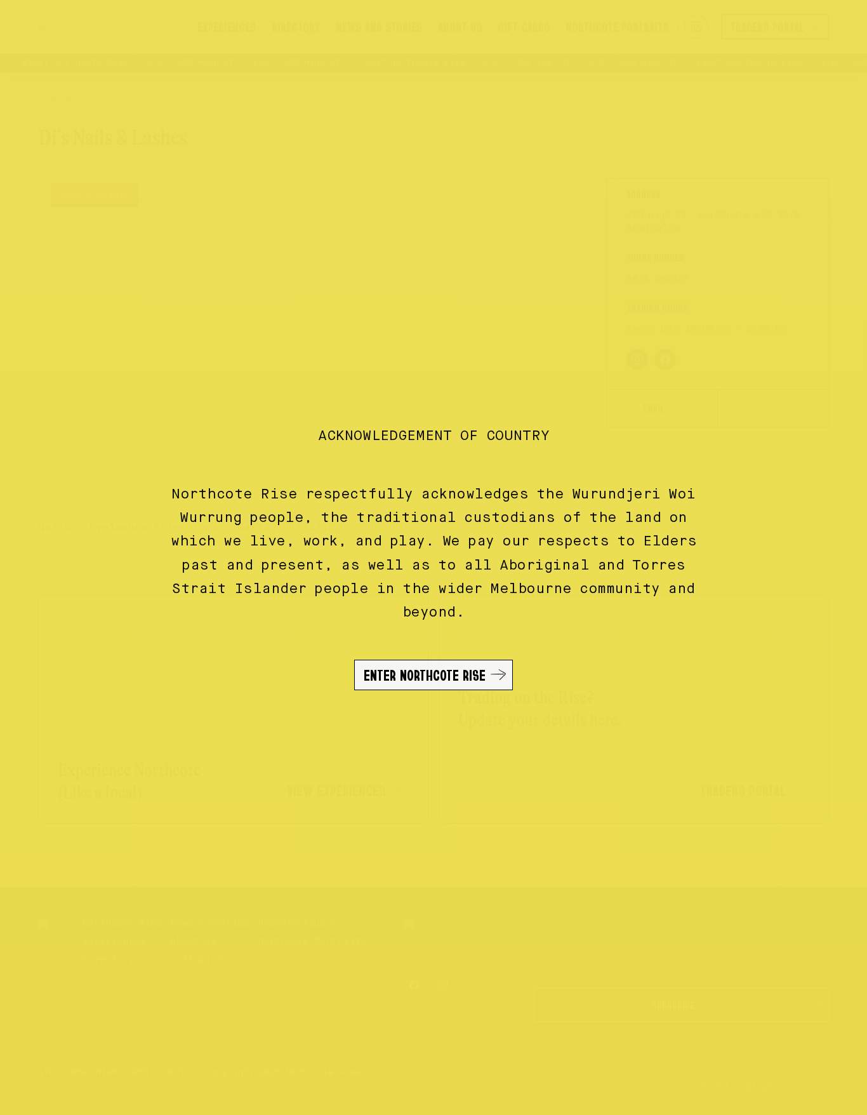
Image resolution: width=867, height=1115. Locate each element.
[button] (433, 557)
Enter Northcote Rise (425, 674)
